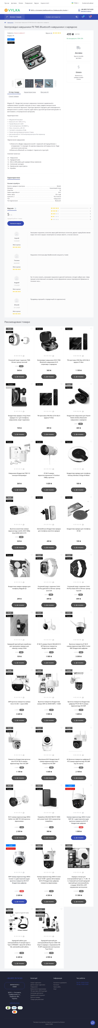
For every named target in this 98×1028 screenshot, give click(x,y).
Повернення (28, 3)
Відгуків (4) (45, 92)
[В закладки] (32, 328)
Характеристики (30, 92)
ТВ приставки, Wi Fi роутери (39, 991)
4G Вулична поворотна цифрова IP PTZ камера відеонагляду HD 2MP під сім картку (78, 761)
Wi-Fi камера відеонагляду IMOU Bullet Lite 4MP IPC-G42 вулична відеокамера (19, 819)
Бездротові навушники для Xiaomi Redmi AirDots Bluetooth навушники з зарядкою (78, 418)
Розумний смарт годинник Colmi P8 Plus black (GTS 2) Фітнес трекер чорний (78, 589)
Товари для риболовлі (37, 999)
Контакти (56, 985)
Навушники (10, 22)
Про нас (6, 3)
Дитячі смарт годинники (38, 985)
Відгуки (36, 3)
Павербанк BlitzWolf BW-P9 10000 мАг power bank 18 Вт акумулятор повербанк (48, 819)
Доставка (14, 3)
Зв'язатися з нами (14, 986)
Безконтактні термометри (38, 989)
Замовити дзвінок (86, 11)
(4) (51, 33)
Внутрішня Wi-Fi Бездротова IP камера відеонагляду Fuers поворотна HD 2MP (49, 761)
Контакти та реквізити (60, 982)
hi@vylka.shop (14, 1003)
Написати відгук (15, 223)
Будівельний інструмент (38, 995)
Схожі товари (14, 96)
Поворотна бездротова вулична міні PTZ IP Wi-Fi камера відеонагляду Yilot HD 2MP (19, 761)
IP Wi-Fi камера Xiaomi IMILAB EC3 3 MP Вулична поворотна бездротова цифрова (49, 646)
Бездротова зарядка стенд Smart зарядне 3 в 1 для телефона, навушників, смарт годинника (19, 418)
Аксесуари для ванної (37, 993)
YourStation (61, 1022)
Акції (54, 989)
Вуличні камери (35, 997)
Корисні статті (45, 3)
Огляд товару (14, 92)
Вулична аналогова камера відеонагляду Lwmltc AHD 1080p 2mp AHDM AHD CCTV (19, 531)
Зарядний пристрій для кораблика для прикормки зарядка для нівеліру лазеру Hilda (19, 646)
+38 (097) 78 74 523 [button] (14, 978)
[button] (49, 10)
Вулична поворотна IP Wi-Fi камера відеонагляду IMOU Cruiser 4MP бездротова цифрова (78, 646)
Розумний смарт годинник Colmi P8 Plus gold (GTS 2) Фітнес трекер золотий (49, 589)
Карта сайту (56, 987)
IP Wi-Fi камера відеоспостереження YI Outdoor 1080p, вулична (49, 475)
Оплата (21, 3)
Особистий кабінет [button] (87, 3)
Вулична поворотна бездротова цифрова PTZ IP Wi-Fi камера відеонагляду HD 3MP (79, 704)
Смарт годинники (36, 982)
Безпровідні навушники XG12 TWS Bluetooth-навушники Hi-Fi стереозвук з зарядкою (48, 362)
